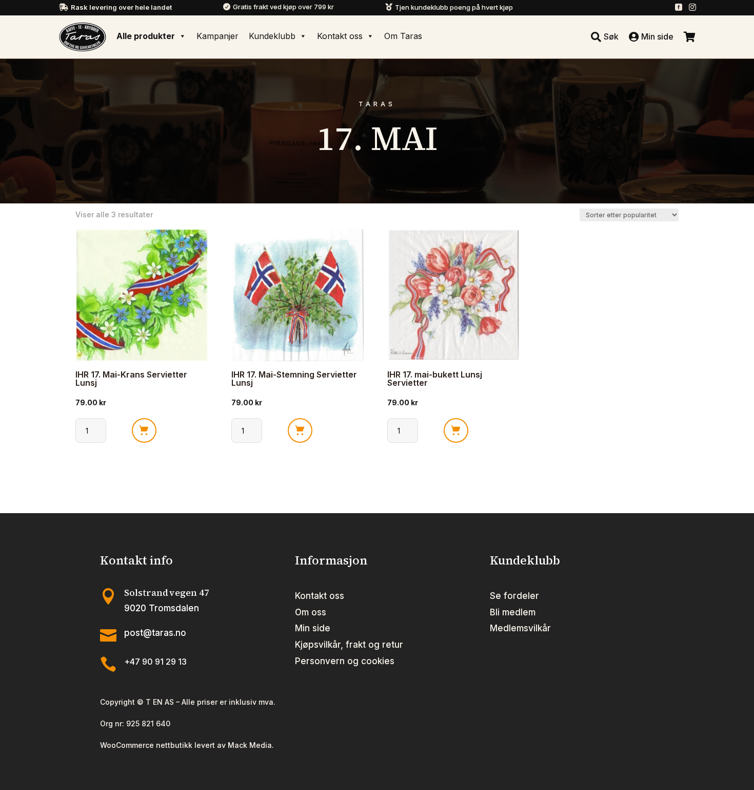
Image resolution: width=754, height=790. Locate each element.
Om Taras (403, 36)
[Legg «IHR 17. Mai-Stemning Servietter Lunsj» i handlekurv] (300, 430)
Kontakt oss (340, 36)
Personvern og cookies (344, 661)
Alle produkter (145, 36)
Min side (312, 628)
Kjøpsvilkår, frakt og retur (349, 644)
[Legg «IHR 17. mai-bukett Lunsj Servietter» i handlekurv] (456, 430)
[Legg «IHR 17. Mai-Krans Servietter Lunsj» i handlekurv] (144, 430)
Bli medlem (512, 612)
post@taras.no (155, 633)
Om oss (310, 612)
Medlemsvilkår (520, 628)
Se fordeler (514, 596)
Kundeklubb (272, 36)
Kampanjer (217, 36)
